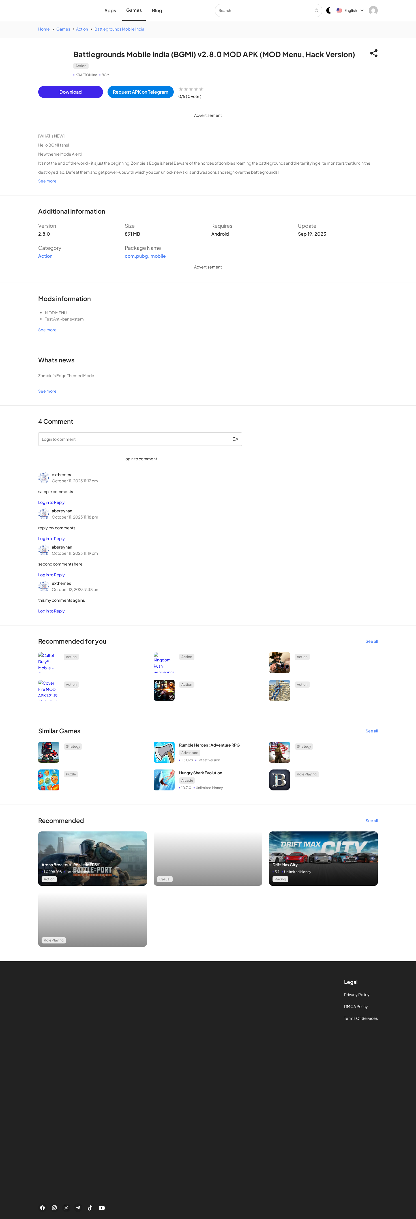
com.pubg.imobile (145, 256)
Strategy (73, 746)
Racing (280, 879)
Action (81, 66)
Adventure (189, 753)
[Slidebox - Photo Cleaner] (92, 858)
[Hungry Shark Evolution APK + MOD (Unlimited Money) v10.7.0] (164, 779)
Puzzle (71, 774)
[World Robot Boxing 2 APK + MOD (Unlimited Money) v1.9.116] (164, 690)
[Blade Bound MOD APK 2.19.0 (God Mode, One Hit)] (279, 779)
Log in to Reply (51, 502)
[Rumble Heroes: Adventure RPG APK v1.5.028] (164, 752)
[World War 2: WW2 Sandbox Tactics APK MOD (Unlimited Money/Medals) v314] (279, 752)
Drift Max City (285, 864)
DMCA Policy (356, 1006)
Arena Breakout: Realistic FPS (69, 864)
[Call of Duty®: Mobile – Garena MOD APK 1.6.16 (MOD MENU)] (48, 662)
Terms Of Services (361, 1018)
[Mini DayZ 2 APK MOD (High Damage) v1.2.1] (48, 752)
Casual (164, 879)
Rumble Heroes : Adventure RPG (209, 744)
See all (372, 641)
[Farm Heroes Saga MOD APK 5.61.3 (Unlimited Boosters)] (48, 779)
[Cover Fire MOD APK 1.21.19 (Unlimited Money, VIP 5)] (48, 690)
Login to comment (140, 458)
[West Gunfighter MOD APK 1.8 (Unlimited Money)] (279, 662)
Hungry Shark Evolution (200, 772)
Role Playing (307, 774)
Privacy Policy (357, 994)
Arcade (187, 780)
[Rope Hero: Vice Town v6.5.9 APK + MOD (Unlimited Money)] (279, 690)
